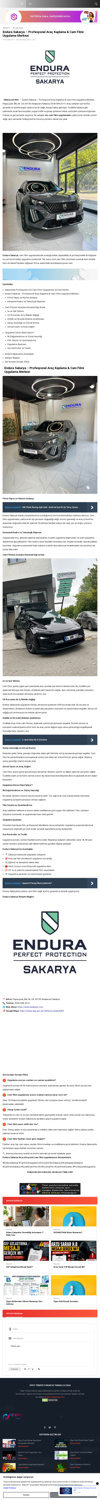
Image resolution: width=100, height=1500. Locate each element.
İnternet (9, 1229)
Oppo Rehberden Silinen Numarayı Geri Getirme (24, 1302)
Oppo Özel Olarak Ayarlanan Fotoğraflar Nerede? (29, 1441)
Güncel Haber (23, 1446)
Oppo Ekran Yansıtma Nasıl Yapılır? (81, 1453)
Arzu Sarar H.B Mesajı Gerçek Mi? (69, 1267)
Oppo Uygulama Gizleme (80, 1464)
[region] (50, 1486)
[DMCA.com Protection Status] (50, 1400)
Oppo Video (22, 1458)
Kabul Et (73, 1495)
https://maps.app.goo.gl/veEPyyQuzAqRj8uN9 (42, 1011)
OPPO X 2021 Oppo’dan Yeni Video (29, 1453)
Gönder (14, 1369)
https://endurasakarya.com (30, 1007)
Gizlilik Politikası (9, 1488)
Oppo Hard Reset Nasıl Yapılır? (82, 1440)
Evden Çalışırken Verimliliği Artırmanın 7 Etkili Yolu (24, 1233)
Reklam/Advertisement (55, 1397)
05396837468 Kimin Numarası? (68, 1232)
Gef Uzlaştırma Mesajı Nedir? (19, 1267)
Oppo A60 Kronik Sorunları (66, 1301)
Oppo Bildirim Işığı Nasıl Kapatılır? (31, 1464)
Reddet (26, 1495)
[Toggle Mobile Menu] (22, 4)
